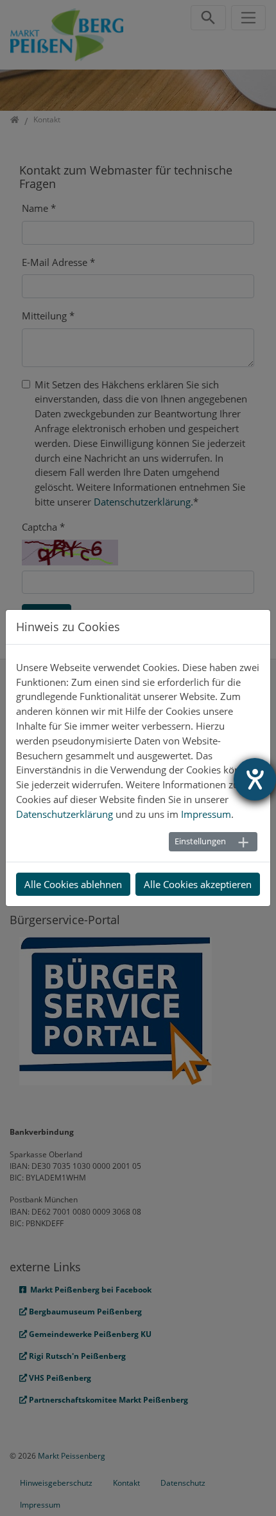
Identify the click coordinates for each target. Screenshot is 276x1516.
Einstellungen (200, 841)
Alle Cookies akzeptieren (198, 884)
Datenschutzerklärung (64, 814)
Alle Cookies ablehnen (73, 884)
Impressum (206, 814)
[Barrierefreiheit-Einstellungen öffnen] (255, 779)
